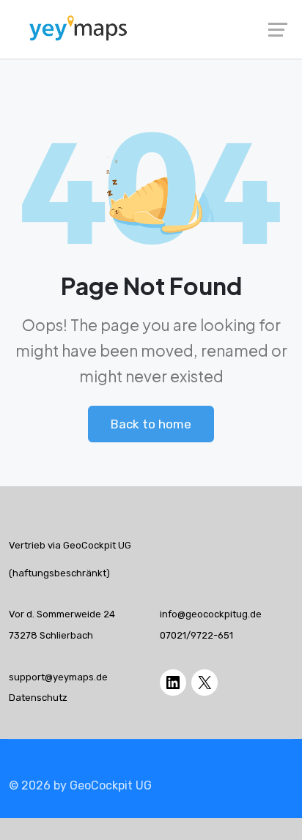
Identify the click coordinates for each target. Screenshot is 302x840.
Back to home (151, 424)
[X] (204, 682)
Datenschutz (38, 697)
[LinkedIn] (173, 682)
